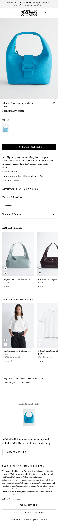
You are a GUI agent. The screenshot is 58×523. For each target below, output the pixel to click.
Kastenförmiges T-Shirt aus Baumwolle (18, 351)
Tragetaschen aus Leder (13, 378)
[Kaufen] (5, 13)
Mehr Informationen (11, 499)
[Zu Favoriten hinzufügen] (54, 103)
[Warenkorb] (53, 13)
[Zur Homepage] (29, 13)
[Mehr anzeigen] (29, 4)
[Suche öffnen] (13, 13)
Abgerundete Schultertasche (17, 279)
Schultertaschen (35, 378)
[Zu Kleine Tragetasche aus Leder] (29, 417)
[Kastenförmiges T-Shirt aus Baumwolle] (18, 325)
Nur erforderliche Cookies (29, 512)
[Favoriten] (44, 13)
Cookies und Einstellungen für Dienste (29, 519)
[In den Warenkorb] (5, 268)
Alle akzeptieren (29, 505)
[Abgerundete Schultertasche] (18, 254)
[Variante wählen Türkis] (5, 129)
